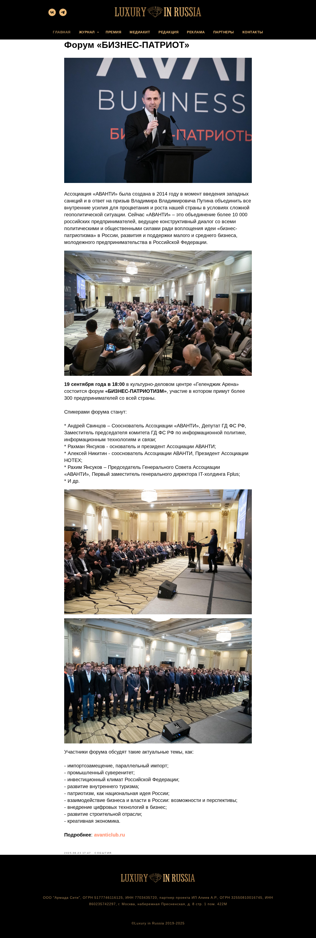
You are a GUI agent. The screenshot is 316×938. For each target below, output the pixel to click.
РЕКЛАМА (196, 32)
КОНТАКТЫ (252, 32)
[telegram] (63, 15)
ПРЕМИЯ (113, 32)
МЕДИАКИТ (140, 32)
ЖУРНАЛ (87, 32)
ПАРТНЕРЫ (223, 32)
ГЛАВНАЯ (62, 32)
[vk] (52, 15)
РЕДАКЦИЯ (168, 32)
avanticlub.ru (109, 835)
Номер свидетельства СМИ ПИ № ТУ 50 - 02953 (158, 910)
